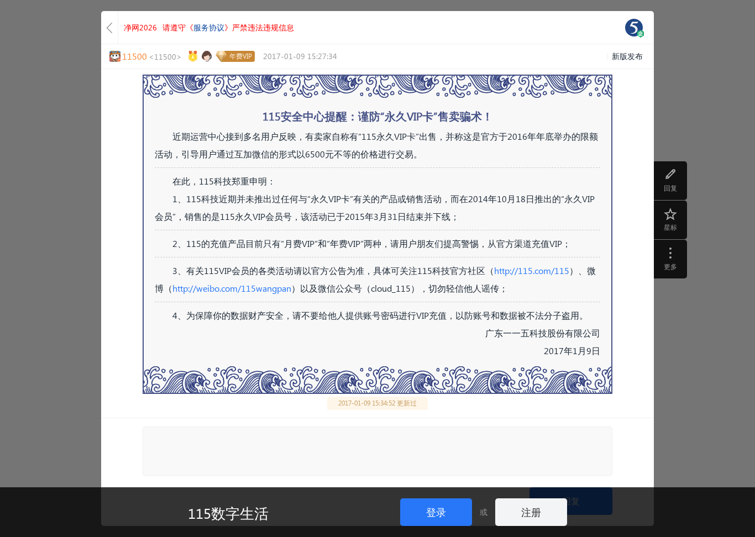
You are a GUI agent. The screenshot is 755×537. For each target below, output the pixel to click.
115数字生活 (228, 512)
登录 (436, 512)
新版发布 (627, 56)
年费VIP (240, 56)
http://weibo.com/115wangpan (231, 288)
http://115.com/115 (531, 270)
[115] (634, 27)
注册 (531, 512)
